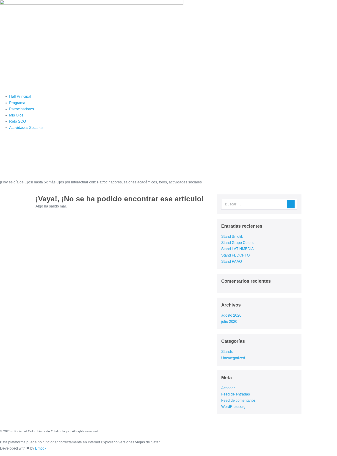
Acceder (228, 388)
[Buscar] (291, 204)
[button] (130, 87)
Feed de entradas (235, 394)
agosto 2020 (231, 315)
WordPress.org (233, 407)
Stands (227, 352)
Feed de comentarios (238, 400)
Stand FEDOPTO (235, 255)
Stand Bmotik (232, 236)
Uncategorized (233, 358)
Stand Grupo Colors (237, 243)
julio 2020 (229, 321)
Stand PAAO (231, 261)
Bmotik (40, 448)
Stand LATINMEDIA (237, 249)
